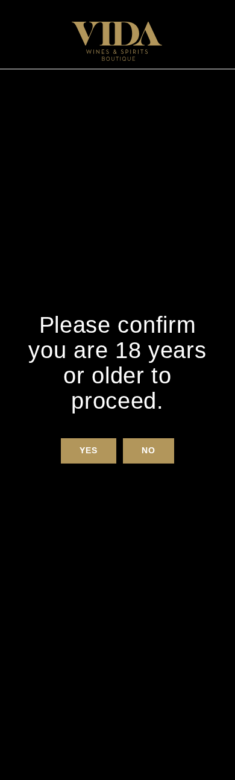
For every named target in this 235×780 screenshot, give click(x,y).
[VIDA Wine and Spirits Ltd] (117, 41)
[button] (88, 451)
